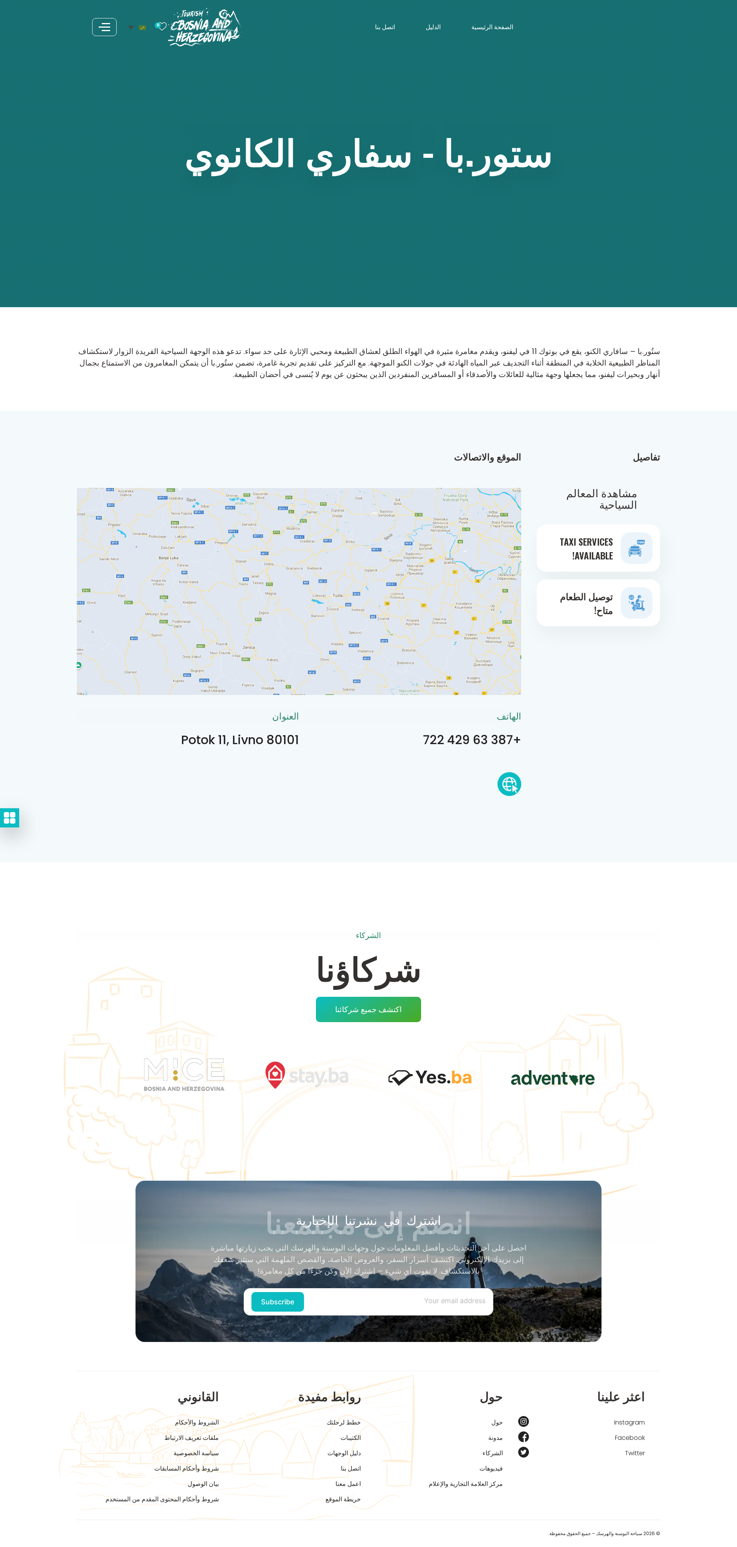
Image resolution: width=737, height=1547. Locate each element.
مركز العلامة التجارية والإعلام (466, 1483)
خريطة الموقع (343, 1499)
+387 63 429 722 (472, 739)
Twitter (635, 1453)
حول (497, 1422)
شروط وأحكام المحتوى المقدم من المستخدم (162, 1499)
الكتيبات (350, 1437)
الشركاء (493, 1453)
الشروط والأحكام (197, 1422)
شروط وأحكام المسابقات (186, 1468)
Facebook (630, 1437)
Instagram (629, 1422)
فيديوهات (491, 1468)
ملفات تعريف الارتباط (191, 1437)
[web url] (509, 786)
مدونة (495, 1437)
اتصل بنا (385, 27)
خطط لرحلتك (344, 1422)
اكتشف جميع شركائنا (368, 1009)
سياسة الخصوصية (196, 1453)
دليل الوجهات (344, 1453)
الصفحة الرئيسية (492, 27)
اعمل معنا (348, 1483)
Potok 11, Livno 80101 (240, 739)
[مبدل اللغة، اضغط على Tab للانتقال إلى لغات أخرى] (137, 27)
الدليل (433, 27)
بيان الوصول (203, 1483)
